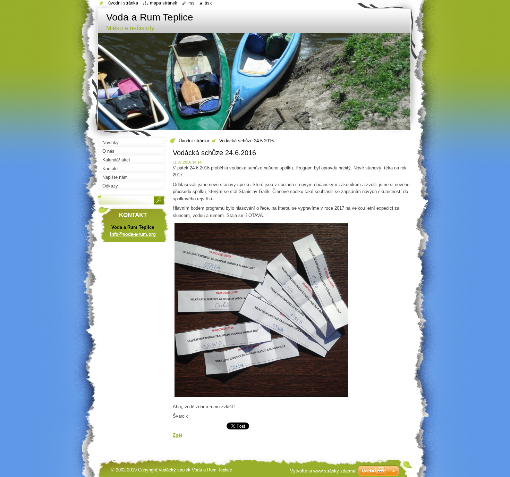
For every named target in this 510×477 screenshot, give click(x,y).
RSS (191, 3)
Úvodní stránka (194, 140)
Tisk (208, 3)
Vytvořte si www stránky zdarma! (323, 471)
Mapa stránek (163, 3)
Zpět (177, 435)
